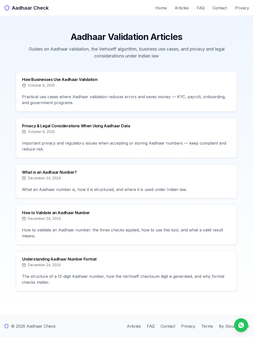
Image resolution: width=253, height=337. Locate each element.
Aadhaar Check (30, 8)
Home (161, 7)
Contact (219, 7)
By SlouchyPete (234, 326)
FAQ (201, 7)
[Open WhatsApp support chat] (241, 325)
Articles (182, 7)
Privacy (242, 7)
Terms (207, 326)
